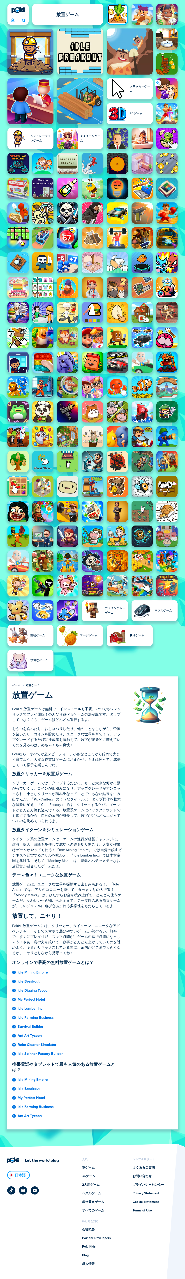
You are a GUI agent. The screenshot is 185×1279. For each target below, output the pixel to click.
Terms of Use (142, 1210)
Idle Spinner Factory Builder (40, 1054)
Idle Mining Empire (33, 972)
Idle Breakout (28, 981)
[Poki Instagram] (23, 1190)
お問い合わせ (142, 1176)
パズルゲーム (91, 1193)
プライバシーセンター (148, 1184)
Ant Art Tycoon (30, 1035)
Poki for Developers (96, 1238)
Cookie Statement (146, 1202)
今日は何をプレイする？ (23, 20)
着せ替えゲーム (93, 1202)
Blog (85, 1255)
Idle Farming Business (36, 1017)
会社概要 (88, 1229)
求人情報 (88, 1263)
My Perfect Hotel (31, 999)
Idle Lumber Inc (30, 1008)
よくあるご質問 (144, 1167)
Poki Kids (89, 1246)
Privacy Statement (146, 1193)
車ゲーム (88, 1167)
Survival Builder (30, 1026)
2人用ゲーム (91, 1184)
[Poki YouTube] (35, 1190)
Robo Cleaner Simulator (37, 1045)
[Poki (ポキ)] (18, 10)
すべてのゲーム (93, 1210)
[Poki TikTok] (11, 1190)
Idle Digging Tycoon (33, 990)
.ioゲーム (88, 1176)
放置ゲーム (33, 685)
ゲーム (16, 685)
